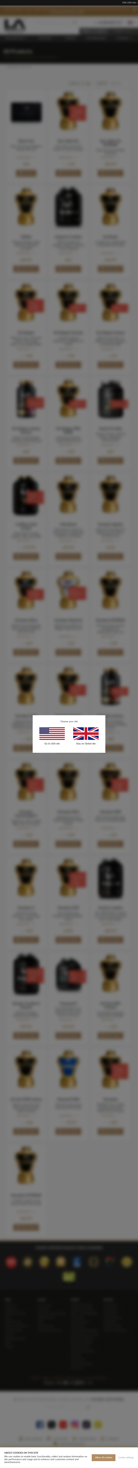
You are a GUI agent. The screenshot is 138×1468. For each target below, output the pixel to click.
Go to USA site (52, 744)
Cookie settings (126, 1457)
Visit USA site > (130, 3)
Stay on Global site (86, 744)
